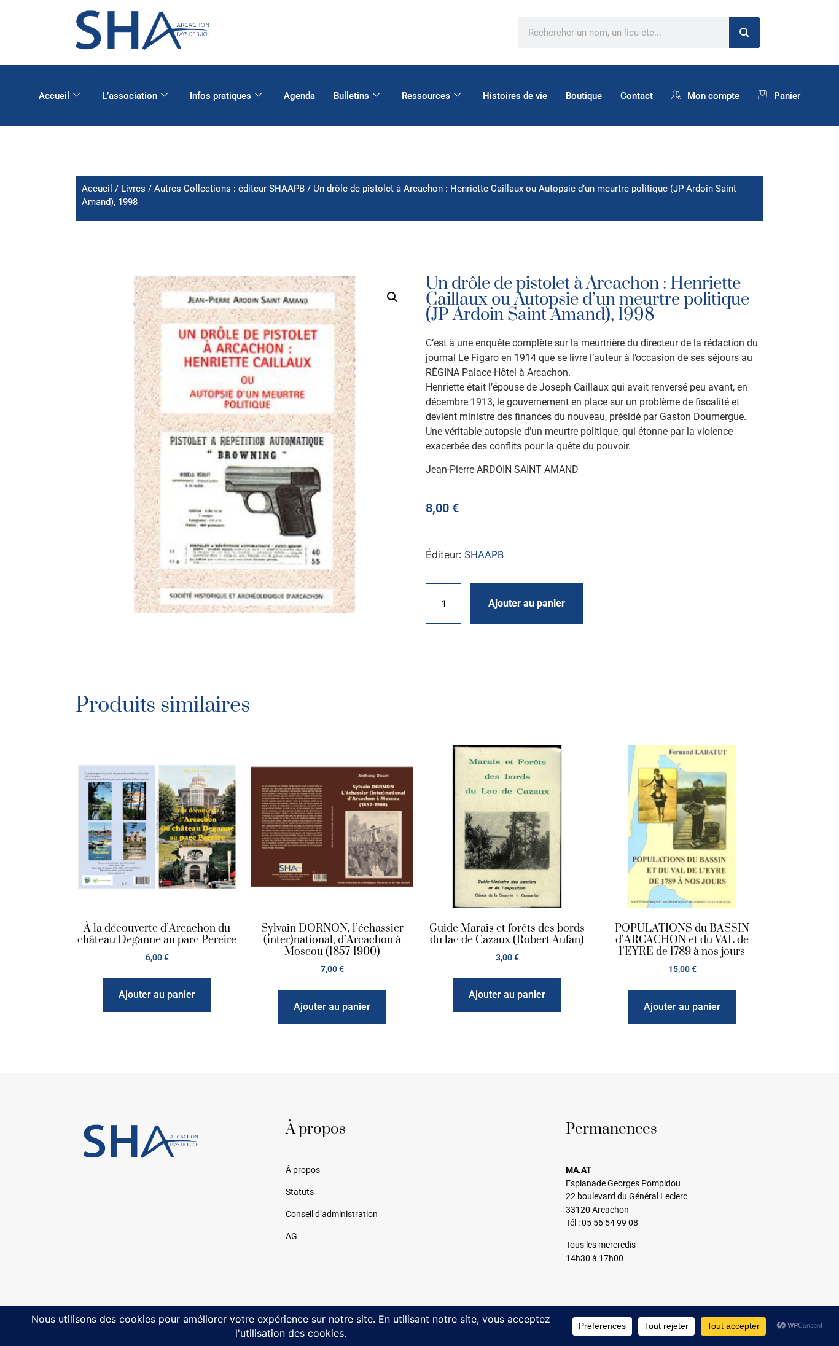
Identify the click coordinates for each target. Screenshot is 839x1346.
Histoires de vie (515, 95)
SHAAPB (484, 554)
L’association (129, 95)
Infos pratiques (220, 95)
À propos (303, 1170)
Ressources (426, 95)
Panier (787, 95)
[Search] (744, 32)
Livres (133, 188)
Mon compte (713, 95)
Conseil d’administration (332, 1214)
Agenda (299, 95)
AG (291, 1236)
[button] (392, 297)
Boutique (584, 95)
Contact (636, 95)
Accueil (54, 95)
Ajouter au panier (526, 603)
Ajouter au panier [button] (157, 994)
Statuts (300, 1192)
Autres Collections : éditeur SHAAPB (229, 188)
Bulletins (351, 95)
